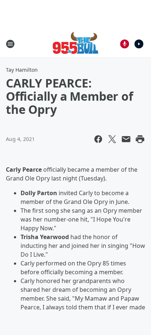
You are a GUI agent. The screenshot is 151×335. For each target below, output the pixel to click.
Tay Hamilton (22, 69)
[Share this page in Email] (126, 139)
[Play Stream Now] (139, 44)
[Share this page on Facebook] (98, 139)
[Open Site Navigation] (10, 44)
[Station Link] (76, 44)
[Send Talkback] (124, 44)
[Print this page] (140, 139)
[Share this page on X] (112, 139)
